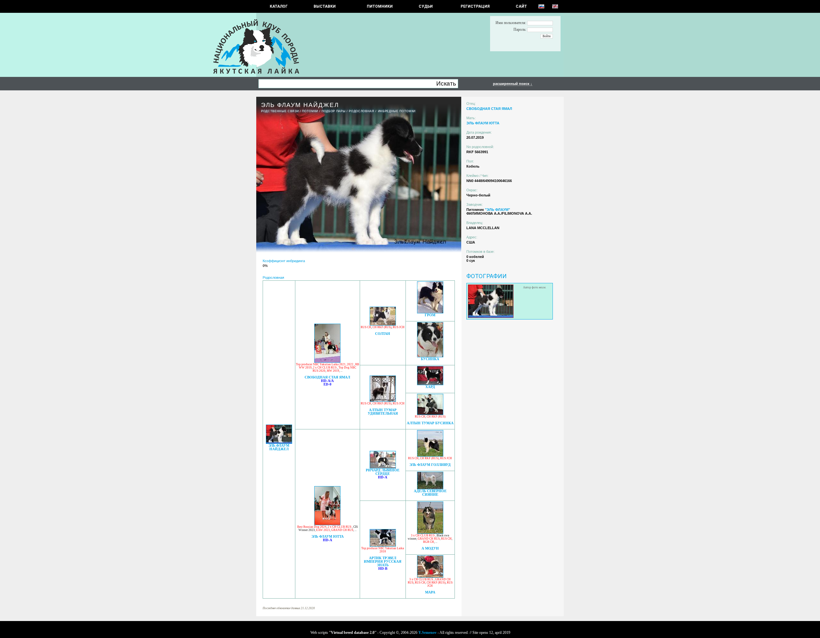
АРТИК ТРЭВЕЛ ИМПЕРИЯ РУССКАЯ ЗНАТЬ (382, 561)
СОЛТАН (382, 334)
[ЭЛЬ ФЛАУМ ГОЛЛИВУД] (430, 455)
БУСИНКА (430, 359)
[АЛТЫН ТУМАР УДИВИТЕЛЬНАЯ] (383, 400)
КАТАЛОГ (279, 6)
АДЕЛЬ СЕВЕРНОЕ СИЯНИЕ (430, 492)
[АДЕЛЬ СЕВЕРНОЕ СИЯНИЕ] (430, 487)
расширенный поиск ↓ (512, 84)
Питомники (380, 6)
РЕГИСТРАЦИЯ (475, 6)
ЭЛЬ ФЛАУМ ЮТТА (327, 536)
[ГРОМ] (430, 311)
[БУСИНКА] (430, 355)
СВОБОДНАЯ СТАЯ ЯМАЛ (327, 377)
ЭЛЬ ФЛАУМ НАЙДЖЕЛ (278, 447)
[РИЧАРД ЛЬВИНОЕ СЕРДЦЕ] (383, 466)
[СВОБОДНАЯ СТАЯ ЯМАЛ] (327, 361)
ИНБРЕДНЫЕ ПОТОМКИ (396, 111)
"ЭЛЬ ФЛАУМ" (497, 209)
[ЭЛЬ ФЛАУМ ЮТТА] (327, 523)
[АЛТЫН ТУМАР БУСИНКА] (430, 413)
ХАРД (430, 387)
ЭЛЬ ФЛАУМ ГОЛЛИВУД (430, 465)
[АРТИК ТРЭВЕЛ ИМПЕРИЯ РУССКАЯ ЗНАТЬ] (383, 545)
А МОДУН (430, 548)
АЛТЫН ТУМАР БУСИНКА (430, 423)
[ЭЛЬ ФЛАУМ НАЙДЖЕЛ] (279, 442)
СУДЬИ (426, 6)
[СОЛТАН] (383, 324)
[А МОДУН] (430, 532)
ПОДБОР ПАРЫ (333, 111)
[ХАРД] (430, 383)
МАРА (430, 592)
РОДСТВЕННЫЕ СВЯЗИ (280, 111)
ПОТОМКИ (310, 111)
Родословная (361, 111)
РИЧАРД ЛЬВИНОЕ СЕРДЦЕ (382, 472)
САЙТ (521, 6)
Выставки (325, 6)
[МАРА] (430, 576)
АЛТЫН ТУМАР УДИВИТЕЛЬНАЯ (383, 411)
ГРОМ (430, 315)
